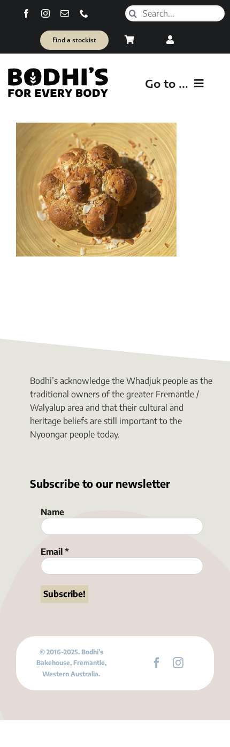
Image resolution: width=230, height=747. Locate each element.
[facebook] (26, 13)
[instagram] (45, 13)
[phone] (84, 13)
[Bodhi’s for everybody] (57, 69)
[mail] (64, 13)
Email (55, 551)
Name (52, 512)
